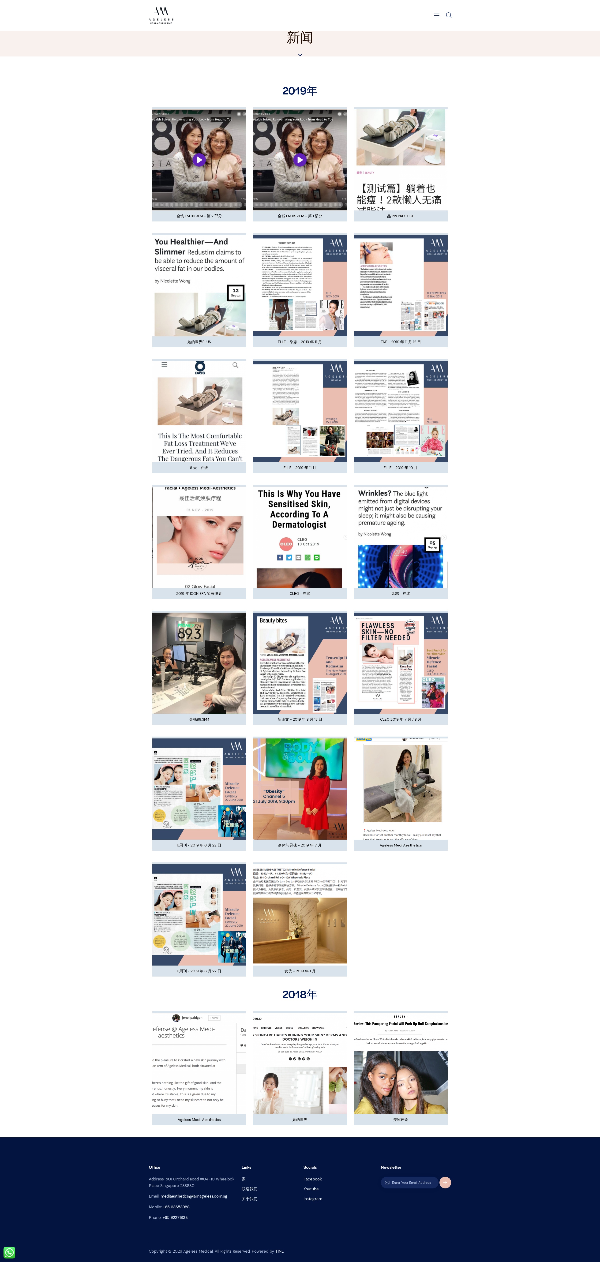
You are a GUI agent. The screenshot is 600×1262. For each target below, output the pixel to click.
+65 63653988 (176, 1207)
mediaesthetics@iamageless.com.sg (194, 1196)
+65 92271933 (175, 1217)
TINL (279, 1251)
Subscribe (445, 1184)
